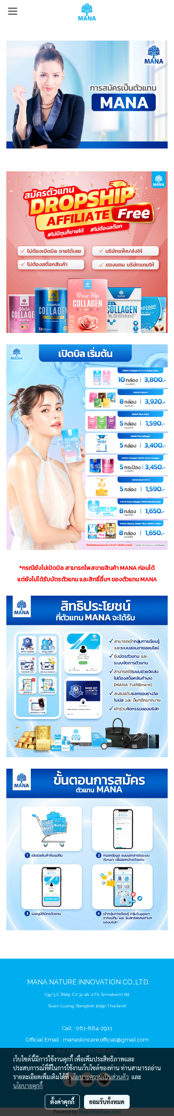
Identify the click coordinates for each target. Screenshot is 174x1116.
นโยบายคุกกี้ (28, 1085)
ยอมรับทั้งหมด (107, 1101)
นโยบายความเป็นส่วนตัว (99, 1076)
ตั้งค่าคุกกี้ (62, 1101)
